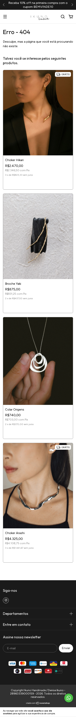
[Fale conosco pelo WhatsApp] (68, 698)
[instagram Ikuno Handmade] (6, 600)
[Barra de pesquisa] (63, 17)
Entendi (66, 712)
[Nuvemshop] (38, 703)
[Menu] (5, 17)
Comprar (38, 183)
